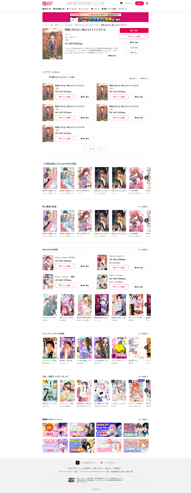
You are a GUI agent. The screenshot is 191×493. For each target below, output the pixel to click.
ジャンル (96, 9)
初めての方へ (73, 468)
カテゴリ (121, 9)
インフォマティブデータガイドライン (92, 472)
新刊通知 (135, 48)
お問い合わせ (97, 468)
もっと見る (142, 207)
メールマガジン (110, 463)
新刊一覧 (48, 9)
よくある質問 (85, 468)
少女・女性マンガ (71, 37)
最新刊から (145, 78)
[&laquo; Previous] (85, 149)
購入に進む (134, 30)
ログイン (129, 3)
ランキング (73, 9)
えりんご (68, 34)
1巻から (135, 78)
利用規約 (117, 468)
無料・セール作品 (110, 9)
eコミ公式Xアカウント (86, 463)
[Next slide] (146, 177)
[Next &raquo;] (105, 149)
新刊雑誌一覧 (60, 9)
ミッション (85, 9)
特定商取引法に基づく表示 (121, 472)
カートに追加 (135, 36)
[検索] (103, 3)
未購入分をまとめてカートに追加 (62, 77)
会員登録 (139, 3)
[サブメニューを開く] (147, 3)
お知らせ (108, 468)
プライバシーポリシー (68, 472)
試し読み (135, 42)
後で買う (135, 52)
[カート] (121, 3)
